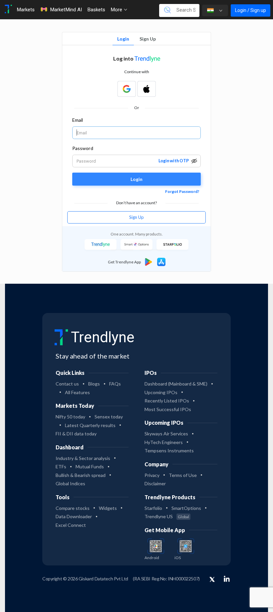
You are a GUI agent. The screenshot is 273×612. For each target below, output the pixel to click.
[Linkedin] (227, 579)
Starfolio (153, 508)
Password (82, 148)
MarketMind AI (66, 10)
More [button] (117, 10)
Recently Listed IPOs (166, 400)
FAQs (115, 383)
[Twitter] (212, 580)
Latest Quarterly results (90, 425)
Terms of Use (183, 475)
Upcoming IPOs (160, 392)
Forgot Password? (182, 191)
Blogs (94, 383)
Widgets (108, 508)
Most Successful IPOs (167, 409)
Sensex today (109, 416)
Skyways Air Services (166, 433)
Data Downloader (74, 516)
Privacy (151, 475)
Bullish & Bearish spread (81, 475)
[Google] (126, 88)
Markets (26, 10)
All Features (77, 392)
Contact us (67, 383)
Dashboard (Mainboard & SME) (175, 383)
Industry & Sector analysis (83, 458)
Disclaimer (155, 483)
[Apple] (146, 88)
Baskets (96, 10)
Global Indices (70, 483)
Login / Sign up (250, 10)
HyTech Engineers (163, 442)
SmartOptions (186, 508)
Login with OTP (173, 160)
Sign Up (147, 39)
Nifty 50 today (70, 416)
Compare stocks (73, 508)
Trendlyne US (166, 516)
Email (77, 120)
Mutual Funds (90, 466)
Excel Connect (71, 525)
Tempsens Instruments (169, 450)
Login (123, 39)
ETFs (61, 466)
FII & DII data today (76, 433)
